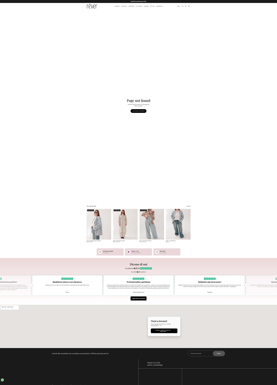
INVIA (219, 353)
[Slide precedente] (89, 224)
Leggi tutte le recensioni (138, 298)
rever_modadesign (156, 365)
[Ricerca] (182, 6)
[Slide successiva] (109, 224)
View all (188, 206)
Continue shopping (138, 111)
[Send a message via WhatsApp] (2, 380)
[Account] (185, 6)
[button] (32, 285)
